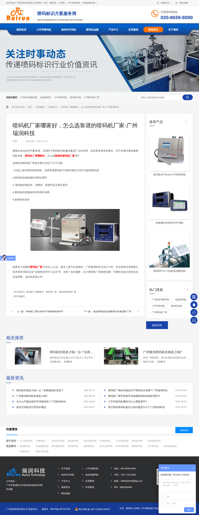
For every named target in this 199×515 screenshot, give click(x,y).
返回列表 (157, 325)
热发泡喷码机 (90, 440)
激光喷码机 (73, 440)
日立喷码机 (153, 446)
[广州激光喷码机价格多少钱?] (121, 355)
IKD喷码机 (25, 451)
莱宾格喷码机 (58, 446)
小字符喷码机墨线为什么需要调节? (127, 401)
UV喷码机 (40, 440)
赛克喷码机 (73, 446)
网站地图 (183, 2)
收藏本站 (165, 2)
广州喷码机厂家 (91, 97)
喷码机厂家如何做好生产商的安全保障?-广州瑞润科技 (137, 390)
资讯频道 (40, 106)
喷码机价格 (75, 97)
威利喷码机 (89, 446)
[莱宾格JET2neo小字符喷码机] (169, 151)
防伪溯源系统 (154, 440)
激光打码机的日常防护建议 (31, 407)
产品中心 (113, 29)
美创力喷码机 (42, 451)
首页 (30, 106)
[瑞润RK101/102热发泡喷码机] (169, 247)
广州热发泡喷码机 (28, 97)
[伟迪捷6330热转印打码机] (169, 199)
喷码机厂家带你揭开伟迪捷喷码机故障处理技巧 (134, 396)
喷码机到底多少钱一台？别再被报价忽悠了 (72, 352)
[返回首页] (193, 320)
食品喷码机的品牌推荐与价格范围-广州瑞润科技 (113, 311)
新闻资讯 (153, 29)
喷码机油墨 (92, 29)
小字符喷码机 (43, 29)
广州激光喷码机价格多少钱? (162, 352)
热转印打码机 (68, 29)
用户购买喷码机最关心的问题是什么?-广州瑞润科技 (136, 407)
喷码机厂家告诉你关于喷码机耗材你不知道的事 (46, 311)
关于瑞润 (173, 29)
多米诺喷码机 (122, 446)
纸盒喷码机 (45, 97)
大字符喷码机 (122, 440)
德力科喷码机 (170, 446)
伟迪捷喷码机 (42, 446)
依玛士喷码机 (106, 446)
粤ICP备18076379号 (60, 508)
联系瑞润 (90, 487)
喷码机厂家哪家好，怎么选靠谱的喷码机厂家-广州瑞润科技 (90, 106)
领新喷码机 (137, 446)
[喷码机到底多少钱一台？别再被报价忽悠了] (28, 355)
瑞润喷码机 (25, 446)
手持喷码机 (105, 440)
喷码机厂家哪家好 (35, 291)
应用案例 (133, 29)
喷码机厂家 (51, 291)
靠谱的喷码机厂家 (67, 291)
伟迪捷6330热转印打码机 (169, 222)
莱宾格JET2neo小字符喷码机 (169, 174)
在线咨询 (184, 430)
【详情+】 (68, 361)
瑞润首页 (21, 29)
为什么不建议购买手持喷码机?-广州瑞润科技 (41, 401)
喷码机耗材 (137, 440)
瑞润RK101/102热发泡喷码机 (169, 271)
